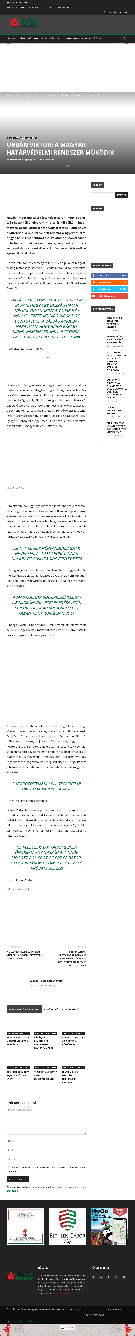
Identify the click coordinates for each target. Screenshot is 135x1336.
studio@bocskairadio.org (24, 1321)
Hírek (22, 38)
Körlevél (48, 7)
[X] (120, 12)
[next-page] (14, 1089)
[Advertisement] (67, 67)
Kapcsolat (12, 7)
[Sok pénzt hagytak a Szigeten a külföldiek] (74, 1026)
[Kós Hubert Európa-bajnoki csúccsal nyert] (19, 1061)
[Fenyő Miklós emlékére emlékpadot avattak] (74, 1061)
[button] (124, 38)
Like (124, 275)
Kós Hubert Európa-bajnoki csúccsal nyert (18, 1075)
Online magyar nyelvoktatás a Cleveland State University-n (116, 427)
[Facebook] (104, 12)
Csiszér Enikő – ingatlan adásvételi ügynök (115, 322)
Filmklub (86, 38)
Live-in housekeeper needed (114, 410)
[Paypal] (115, 12)
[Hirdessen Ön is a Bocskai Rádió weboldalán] (97, 339)
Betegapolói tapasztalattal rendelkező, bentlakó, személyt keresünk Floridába (116, 361)
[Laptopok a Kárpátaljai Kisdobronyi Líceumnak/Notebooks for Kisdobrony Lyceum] (97, 383)
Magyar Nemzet (17, 889)
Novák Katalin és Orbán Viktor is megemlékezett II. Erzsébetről (25, 955)
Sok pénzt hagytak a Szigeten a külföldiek (73, 1041)
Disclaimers (114, 1309)
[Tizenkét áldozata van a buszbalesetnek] (46, 1061)
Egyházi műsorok (50, 38)
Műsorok (33, 38)
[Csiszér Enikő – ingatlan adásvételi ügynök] (97, 321)
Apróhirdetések (103, 309)
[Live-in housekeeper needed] (97, 410)
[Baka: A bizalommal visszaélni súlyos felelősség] (19, 1026)
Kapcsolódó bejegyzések (24, 1009)
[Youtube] (125, 12)
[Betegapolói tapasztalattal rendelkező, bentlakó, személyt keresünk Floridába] (97, 355)
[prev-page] (9, 1089)
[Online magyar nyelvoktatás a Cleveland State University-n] (97, 426)
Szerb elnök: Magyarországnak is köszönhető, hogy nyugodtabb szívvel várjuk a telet (71, 958)
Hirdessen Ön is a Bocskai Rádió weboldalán (117, 339)
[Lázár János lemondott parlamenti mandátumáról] (46, 1026)
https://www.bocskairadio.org (42, 985)
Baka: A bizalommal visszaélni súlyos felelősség (18, 1041)
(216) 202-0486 (97, 1315)
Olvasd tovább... (63, 1292)
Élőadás (98, 38)
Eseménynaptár (70, 38)
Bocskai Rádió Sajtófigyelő (22, 159)
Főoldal (12, 38)
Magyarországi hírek (34, 95)
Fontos (25, 7)
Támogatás (62, 7)
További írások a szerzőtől (62, 1009)
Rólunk (36, 7)
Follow (122, 282)
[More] (117, 931)
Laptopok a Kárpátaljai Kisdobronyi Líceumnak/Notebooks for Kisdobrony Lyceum (117, 388)
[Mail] (109, 12)
